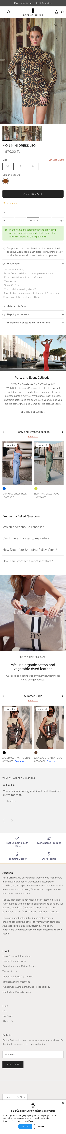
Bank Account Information (16, 956)
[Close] (63, 1102)
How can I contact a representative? (27, 561)
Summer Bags (33, 696)
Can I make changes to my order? (25, 538)
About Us (7, 1021)
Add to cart (32, 194)
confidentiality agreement (16, 981)
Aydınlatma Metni (25, 1121)
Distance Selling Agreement (17, 976)
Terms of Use (9, 971)
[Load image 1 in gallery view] (33, 71)
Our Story (7, 1016)
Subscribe (12, 1064)
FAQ (4, 1011)
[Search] (10, 12)
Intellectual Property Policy (16, 992)
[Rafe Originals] (33, 12)
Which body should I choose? (23, 527)
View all (33, 436)
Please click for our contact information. (33, 3)
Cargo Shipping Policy (14, 961)
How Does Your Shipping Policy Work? (29, 550)
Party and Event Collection (33, 431)
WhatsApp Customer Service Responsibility (26, 987)
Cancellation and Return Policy (19, 966)
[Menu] (3, 12)
